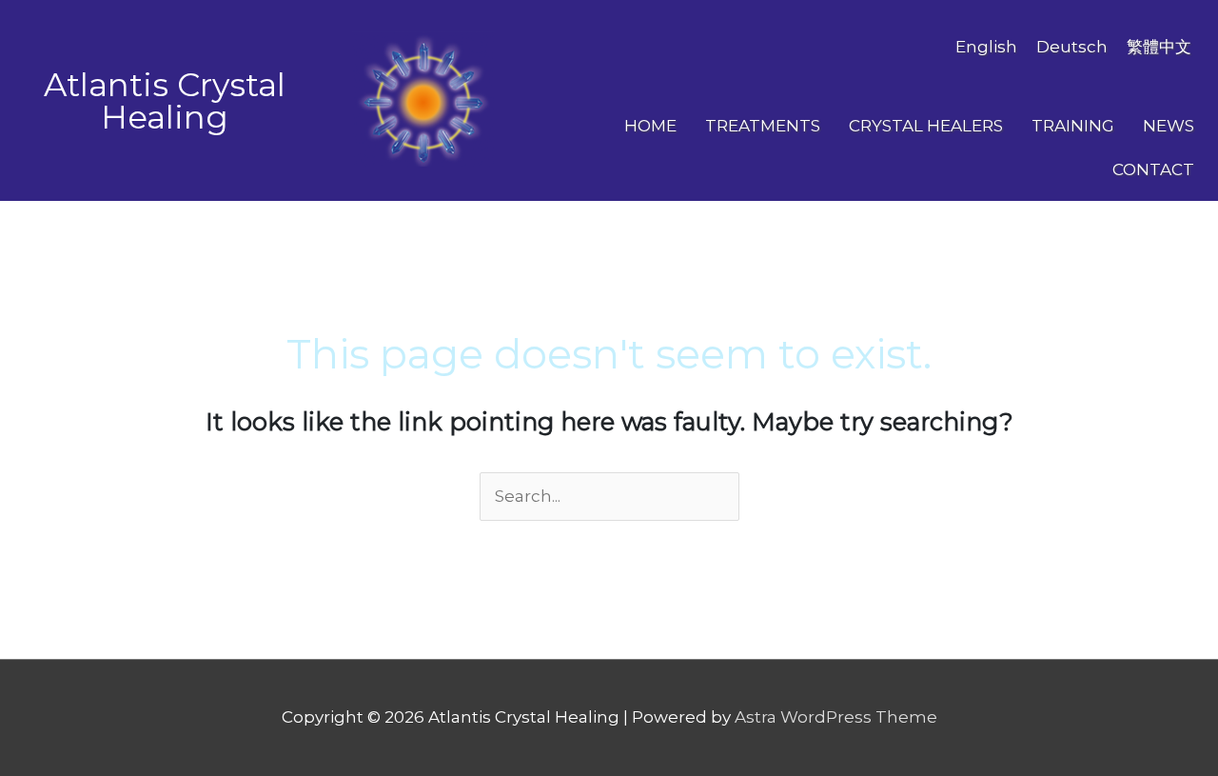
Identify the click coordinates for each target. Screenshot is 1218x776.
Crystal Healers (926, 125)
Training (1072, 125)
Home (650, 125)
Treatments (762, 125)
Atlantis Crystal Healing (164, 101)
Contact (1153, 169)
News (1168, 125)
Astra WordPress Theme (836, 716)
